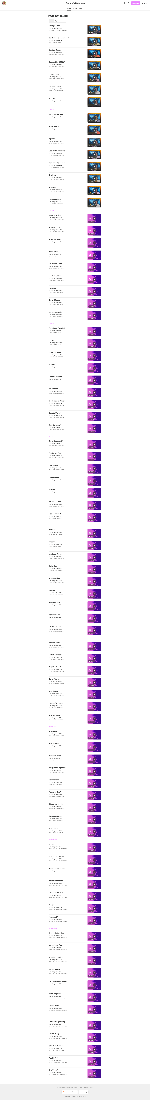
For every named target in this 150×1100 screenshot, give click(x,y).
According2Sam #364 (55, 935)
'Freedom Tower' (55, 756)
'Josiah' (51, 905)
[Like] (50, 32)
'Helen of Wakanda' (56, 703)
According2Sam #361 (55, 972)
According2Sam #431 (55, 77)
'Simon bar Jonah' (56, 441)
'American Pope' (55, 502)
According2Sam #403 (55, 443)
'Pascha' (52, 542)
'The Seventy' (54, 743)
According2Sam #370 (55, 859)
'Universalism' (54, 465)
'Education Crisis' (55, 264)
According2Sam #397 (55, 516)
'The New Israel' (55, 667)
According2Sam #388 (55, 629)
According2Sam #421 (55, 202)
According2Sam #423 (55, 177)
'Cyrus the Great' (55, 816)
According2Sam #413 (55, 302)
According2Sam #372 (55, 831)
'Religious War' (54, 602)
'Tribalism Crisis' (55, 227)
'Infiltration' (53, 389)
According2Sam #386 (55, 657)
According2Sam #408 (55, 367)
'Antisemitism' (54, 643)
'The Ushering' (54, 578)
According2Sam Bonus (55, 403)
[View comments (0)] (61, 32)
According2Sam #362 (55, 960)
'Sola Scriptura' (55, 425)
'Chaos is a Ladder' (56, 804)
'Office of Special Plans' (58, 981)
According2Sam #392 (55, 581)
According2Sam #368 (55, 883)
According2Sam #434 (55, 40)
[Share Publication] (128, 3)
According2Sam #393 (55, 568)
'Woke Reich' (54, 1006)
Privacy (76, 1087)
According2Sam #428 (55, 117)
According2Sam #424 (55, 165)
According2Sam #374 (55, 806)
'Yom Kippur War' (55, 945)
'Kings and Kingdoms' (57, 768)
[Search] (125, 3)
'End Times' (53, 1070)
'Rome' (51, 844)
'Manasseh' (53, 917)
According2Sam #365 (55, 919)
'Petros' (52, 340)
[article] (75, 29)
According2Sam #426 (55, 141)
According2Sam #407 (55, 379)
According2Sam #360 (55, 984)
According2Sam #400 (55, 480)
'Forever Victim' (55, 86)
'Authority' (53, 365)
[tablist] (57, 21)
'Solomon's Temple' (56, 856)
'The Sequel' (53, 530)
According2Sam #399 (55, 492)
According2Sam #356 (55, 1036)
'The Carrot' (53, 252)
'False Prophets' (55, 994)
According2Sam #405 (55, 415)
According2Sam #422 (55, 189)
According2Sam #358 (55, 1008)
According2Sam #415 (55, 278)
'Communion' (54, 477)
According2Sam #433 (55, 52)
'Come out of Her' (55, 377)
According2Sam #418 (55, 242)
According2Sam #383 (55, 693)
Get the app (83, 1092)
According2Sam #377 (55, 770)
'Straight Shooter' (55, 50)
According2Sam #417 (55, 254)
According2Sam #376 (55, 782)
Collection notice (88, 1087)
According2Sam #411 (55, 330)
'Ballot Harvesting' (56, 114)
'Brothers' (52, 175)
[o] (94, 29)
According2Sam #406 (55, 391)
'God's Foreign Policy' (57, 1022)
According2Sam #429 (55, 101)
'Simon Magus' (54, 300)
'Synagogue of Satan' (57, 869)
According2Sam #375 (55, 794)
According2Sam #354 (55, 1060)
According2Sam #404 (55, 427)
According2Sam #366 (55, 907)
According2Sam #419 (55, 230)
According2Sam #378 (55, 758)
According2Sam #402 (55, 455)
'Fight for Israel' (55, 615)
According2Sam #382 (55, 706)
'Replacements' (55, 514)
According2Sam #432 (55, 64)
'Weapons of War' (56, 893)
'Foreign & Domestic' (57, 163)
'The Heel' (52, 187)
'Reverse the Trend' (56, 627)
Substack (66, 1096)
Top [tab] (56, 21)
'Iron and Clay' (54, 828)
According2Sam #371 (55, 847)
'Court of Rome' (55, 413)
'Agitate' (52, 139)
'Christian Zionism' (56, 1046)
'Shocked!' (53, 98)
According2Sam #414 (55, 290)
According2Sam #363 (55, 947)
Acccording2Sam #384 (55, 681)
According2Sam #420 (55, 217)
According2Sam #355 (55, 1048)
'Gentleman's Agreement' (59, 38)
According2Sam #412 (55, 314)
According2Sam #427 (55, 129)
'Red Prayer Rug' (55, 453)
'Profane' (52, 490)
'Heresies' (52, 288)
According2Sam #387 (55, 645)
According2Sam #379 (55, 746)
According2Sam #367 (55, 895)
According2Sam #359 (55, 996)
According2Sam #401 (55, 468)
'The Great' (53, 731)
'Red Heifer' (53, 1058)
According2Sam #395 (55, 544)
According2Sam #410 (55, 342)
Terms (80, 1087)
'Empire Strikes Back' (57, 933)
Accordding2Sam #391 (55, 593)
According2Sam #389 (55, 617)
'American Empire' (56, 957)
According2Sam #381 (55, 718)
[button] (69, 8)
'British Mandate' (55, 655)
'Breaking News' (55, 352)
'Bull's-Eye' (53, 566)
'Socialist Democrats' (57, 151)
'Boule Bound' (54, 74)
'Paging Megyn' (55, 969)
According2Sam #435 (55, 28)
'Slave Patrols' (54, 127)
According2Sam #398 (55, 504)
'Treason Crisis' (55, 239)
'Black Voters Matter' (57, 401)
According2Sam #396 (55, 532)
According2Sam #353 (55, 1072)
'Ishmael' (52, 590)
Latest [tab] (51, 21)
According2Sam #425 (55, 153)
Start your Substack (70, 1092)
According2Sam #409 (55, 355)
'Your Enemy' (54, 691)
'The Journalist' (55, 715)
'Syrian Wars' (54, 679)
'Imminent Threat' (55, 554)
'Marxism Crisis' (55, 215)
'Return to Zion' (55, 792)
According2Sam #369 (55, 871)
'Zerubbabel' (54, 780)
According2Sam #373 (55, 818)
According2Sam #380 (55, 734)
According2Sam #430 (55, 89)
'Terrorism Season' (56, 881)
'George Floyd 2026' (57, 62)
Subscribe (135, 3)
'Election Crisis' (55, 276)
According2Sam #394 (55, 556)
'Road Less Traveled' (57, 328)
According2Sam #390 (55, 605)
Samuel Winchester (61, 30)
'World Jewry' (54, 1034)
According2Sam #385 (55, 669)
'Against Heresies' (56, 312)
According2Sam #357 (55, 1024)
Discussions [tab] (62, 21)
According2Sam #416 (55, 266)
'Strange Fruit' (54, 26)
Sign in (144, 3)
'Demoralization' (55, 199)
